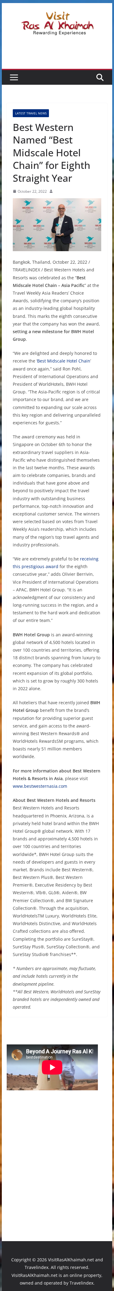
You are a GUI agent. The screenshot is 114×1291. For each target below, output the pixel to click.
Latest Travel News (31, 113)
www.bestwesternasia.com (40, 786)
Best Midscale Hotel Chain (63, 361)
